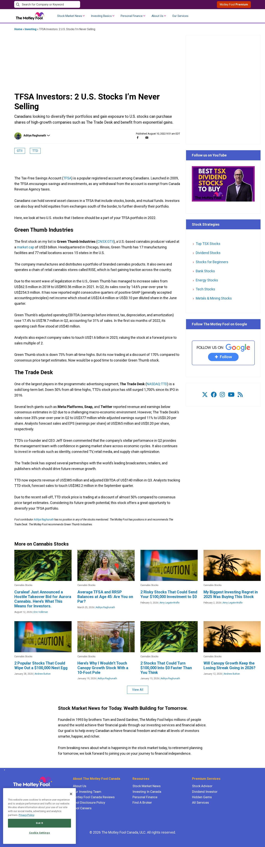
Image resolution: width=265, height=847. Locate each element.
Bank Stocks (205, 271)
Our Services (180, 16)
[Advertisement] (97, 61)
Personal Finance (132, 16)
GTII (20, 151)
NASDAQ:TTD (157, 384)
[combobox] (73, 4)
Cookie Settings (39, 832)
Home (18, 29)
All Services (200, 802)
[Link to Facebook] (213, 394)
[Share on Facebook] (137, 137)
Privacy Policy (26, 815)
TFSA (67, 178)
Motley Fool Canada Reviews (94, 797)
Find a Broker (142, 802)
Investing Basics (101, 16)
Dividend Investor (204, 792)
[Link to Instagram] (222, 394)
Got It (39, 823)
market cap (25, 247)
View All (137, 690)
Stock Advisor (202, 786)
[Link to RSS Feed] (240, 394)
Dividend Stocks (208, 253)
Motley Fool (234, 4)
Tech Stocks (205, 289)
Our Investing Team (87, 792)
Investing (30, 29)
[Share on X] (142, 137)
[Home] (4, 770)
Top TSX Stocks (208, 244)
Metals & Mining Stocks (214, 298)
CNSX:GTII (105, 241)
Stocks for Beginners (212, 262)
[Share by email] (146, 137)
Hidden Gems (202, 797)
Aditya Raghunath (34, 135)
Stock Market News (69, 16)
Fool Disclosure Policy (89, 802)
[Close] (71, 794)
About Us (157, 16)
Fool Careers (82, 808)
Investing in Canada (146, 792)
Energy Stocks (207, 280)
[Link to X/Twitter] (204, 394)
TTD (35, 151)
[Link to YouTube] (231, 394)
